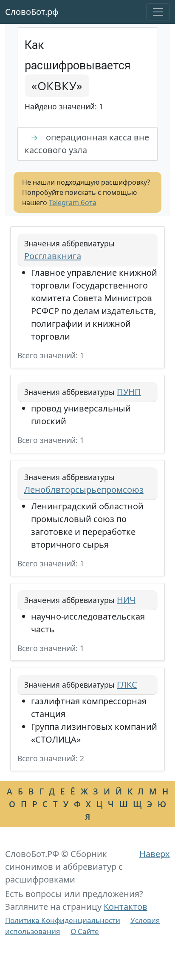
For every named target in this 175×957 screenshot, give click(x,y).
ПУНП (129, 391)
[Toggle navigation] (158, 11)
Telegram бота (72, 202)
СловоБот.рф (32, 11)
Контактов (125, 906)
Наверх (154, 854)
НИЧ (126, 600)
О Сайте (85, 931)
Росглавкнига (52, 256)
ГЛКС (127, 684)
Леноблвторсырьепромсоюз (84, 489)
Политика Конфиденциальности (62, 920)
